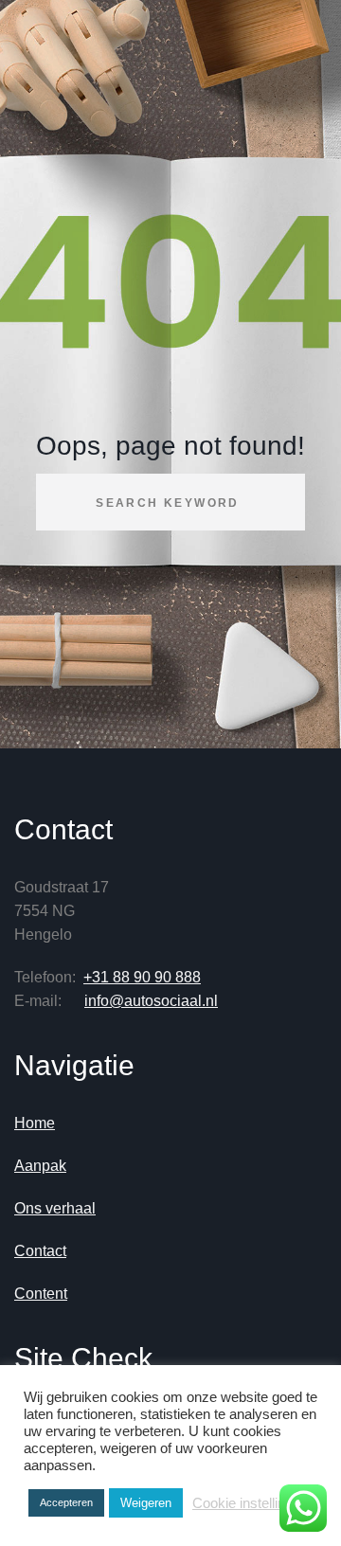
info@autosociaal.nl (151, 1001)
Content (40, 1293)
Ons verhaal (55, 1208)
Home (34, 1123)
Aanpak (40, 1166)
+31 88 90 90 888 (142, 977)
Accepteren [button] (66, 1502)
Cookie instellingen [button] (250, 1503)
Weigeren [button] (145, 1503)
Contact (40, 1251)
